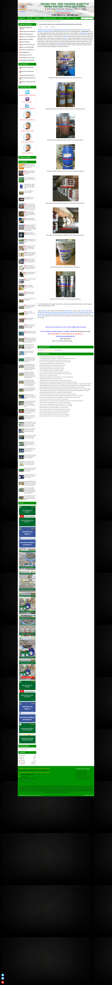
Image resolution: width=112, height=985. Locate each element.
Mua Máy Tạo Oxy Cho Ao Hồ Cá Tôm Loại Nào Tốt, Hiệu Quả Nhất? (29, 417)
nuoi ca (71, 786)
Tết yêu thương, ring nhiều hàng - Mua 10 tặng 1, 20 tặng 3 (52, 368)
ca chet (33, 787)
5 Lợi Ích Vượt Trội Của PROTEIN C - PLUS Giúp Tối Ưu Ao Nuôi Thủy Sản (55, 361)
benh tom (24, 787)
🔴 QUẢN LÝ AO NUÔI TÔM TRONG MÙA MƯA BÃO (29, 293)
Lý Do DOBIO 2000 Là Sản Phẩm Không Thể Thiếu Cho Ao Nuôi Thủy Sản (55, 360)
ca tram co (38, 787)
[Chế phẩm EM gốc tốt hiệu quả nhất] (27, 603)
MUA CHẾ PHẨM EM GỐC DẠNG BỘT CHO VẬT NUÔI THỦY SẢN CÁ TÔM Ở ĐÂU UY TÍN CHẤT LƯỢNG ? (62, 387)
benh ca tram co (89, 787)
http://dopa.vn (84, 33)
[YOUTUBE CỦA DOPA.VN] (27, 516)
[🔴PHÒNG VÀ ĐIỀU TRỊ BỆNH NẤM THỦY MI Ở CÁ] (21, 237)
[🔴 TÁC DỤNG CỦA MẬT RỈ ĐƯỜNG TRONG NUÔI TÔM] (21, 276)
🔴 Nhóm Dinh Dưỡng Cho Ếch (26, 75)
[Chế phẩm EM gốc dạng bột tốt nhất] (27, 625)
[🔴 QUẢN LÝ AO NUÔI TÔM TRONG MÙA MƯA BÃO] (21, 296)
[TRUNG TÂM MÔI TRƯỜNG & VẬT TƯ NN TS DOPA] (56, 16)
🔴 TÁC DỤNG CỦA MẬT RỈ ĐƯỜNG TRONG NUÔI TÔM (30, 274)
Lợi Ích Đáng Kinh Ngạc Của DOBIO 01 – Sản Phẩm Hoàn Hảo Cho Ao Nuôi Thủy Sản (57, 358)
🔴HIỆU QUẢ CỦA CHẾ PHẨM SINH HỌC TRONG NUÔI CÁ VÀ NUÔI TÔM (29, 260)
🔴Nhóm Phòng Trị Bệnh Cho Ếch (26, 68)
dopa (87, 789)
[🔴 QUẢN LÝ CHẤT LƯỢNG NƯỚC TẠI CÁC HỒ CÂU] (21, 316)
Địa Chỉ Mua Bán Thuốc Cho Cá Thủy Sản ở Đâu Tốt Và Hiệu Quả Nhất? (29, 463)
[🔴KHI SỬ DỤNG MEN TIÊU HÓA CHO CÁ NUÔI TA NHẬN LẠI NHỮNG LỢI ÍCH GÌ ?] (21, 216)
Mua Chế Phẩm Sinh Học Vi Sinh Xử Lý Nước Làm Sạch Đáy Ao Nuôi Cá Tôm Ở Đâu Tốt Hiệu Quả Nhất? (61, 400)
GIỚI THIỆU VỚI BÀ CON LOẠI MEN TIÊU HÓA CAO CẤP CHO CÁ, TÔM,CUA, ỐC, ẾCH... (58, 382)
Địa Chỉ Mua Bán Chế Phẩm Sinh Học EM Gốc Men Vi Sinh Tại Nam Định (30, 456)
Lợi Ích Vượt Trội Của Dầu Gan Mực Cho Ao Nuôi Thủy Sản (52, 356)
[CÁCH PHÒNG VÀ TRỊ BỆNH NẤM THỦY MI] (21, 201)
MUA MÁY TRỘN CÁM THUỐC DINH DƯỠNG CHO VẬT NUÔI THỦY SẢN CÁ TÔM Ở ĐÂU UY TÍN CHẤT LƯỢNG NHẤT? (30, 383)
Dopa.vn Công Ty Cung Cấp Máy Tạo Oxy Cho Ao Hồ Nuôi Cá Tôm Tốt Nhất (30, 437)
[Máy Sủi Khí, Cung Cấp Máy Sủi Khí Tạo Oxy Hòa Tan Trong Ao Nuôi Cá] (27, 559)
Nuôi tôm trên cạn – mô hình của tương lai (48, 375)
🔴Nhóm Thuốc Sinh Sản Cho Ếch (26, 72)
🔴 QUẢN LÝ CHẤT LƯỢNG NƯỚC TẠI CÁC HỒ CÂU (29, 313)
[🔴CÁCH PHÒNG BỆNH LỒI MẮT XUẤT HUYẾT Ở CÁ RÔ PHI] (21, 175)
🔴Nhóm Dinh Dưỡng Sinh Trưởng (25, 28)
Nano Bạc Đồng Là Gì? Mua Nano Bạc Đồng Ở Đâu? (29, 352)
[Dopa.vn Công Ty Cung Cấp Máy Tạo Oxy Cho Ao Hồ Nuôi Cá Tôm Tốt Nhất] (21, 439)
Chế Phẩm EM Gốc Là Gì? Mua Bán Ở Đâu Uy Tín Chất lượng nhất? (29, 450)
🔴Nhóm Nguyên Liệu (24, 41)
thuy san (21, 786)
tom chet (29, 787)
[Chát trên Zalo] (2, 978)
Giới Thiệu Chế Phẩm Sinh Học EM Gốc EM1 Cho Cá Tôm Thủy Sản (29, 476)
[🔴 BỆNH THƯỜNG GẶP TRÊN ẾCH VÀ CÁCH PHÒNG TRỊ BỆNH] (21, 329)
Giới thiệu (29, 18)
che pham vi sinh (78, 786)
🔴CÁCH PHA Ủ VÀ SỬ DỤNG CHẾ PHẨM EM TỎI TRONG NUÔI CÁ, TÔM (29, 267)
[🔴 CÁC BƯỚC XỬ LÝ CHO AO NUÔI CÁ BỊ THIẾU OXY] (21, 335)
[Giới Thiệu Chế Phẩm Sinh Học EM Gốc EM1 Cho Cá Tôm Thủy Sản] (21, 479)
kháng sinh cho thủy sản (61, 792)
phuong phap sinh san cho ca (44, 789)
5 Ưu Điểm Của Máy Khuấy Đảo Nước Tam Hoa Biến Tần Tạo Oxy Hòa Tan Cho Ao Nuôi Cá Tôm (60, 397)
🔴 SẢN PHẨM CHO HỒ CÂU (25, 55)
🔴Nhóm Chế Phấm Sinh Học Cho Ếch (27, 78)
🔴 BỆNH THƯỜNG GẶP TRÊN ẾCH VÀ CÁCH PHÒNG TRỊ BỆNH (29, 326)
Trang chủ (21, 18)
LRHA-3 (40, 315)
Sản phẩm (37, 18)
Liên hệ (74, 18)
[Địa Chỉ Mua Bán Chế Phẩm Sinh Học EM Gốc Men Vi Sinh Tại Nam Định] (21, 459)
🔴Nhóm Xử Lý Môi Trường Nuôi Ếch (27, 82)
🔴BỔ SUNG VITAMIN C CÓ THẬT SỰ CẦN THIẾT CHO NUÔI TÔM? (29, 166)
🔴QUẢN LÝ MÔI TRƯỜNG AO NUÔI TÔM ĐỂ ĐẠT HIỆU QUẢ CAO (30, 306)
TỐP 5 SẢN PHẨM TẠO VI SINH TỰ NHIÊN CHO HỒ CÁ (51, 370)
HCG (89, 790)
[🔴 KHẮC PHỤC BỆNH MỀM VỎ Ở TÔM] (21, 322)
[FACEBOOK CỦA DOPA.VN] (27, 537)
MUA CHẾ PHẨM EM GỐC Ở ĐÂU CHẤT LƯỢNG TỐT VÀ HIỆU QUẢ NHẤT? (30, 389)
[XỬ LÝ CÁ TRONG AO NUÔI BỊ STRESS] (21, 195)
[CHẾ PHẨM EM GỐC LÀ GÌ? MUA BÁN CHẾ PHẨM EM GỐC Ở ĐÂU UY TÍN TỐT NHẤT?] (21, 362)
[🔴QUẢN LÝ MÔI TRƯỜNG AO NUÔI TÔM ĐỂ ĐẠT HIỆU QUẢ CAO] (21, 309)
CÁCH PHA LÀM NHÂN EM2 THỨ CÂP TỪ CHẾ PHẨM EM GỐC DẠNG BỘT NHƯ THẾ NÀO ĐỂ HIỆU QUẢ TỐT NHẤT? (30, 490)
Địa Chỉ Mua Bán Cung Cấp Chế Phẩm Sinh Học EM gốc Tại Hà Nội (30, 469)
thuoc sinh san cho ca (24, 789)
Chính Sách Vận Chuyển (81, 773)
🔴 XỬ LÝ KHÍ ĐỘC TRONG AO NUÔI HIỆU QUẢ (29, 287)
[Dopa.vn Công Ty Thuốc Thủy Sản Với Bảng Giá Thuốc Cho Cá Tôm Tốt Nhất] (21, 446)
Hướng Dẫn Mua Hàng (81, 771)
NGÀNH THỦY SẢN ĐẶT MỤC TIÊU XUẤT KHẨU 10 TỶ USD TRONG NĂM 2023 (56, 377)
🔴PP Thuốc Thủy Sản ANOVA (26, 49)
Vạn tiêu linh (47, 792)
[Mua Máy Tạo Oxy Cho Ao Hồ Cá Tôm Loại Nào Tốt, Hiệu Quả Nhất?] (21, 419)
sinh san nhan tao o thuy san (59, 789)
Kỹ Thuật (61, 18)
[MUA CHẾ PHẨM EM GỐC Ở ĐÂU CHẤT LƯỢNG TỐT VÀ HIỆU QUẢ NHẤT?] (21, 392)
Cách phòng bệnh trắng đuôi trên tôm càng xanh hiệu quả (52, 366)
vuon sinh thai (55, 790)
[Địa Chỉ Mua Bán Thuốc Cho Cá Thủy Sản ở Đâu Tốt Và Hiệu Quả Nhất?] (21, 465)
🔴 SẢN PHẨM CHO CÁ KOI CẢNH (26, 57)
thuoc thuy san (28, 786)
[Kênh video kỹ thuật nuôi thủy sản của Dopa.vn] (27, 691)
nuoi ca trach (49, 787)
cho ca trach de (68, 787)
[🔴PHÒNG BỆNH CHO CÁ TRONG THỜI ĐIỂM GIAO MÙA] (21, 243)
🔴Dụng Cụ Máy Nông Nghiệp (26, 47)
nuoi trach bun (81, 787)
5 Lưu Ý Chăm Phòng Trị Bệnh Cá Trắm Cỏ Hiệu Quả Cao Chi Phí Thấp (54, 372)
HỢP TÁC (68, 18)
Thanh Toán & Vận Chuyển (49, 18)
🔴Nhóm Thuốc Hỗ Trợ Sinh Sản (27, 31)
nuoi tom (67, 786)
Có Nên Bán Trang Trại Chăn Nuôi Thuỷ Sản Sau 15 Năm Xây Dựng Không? (55, 380)
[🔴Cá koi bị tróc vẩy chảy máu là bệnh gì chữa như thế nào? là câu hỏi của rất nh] (21, 208)
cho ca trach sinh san (58, 787)
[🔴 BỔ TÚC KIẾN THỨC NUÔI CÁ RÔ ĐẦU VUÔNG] (21, 222)
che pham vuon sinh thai (66, 790)
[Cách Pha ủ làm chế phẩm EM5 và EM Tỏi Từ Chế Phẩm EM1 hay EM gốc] (21, 433)
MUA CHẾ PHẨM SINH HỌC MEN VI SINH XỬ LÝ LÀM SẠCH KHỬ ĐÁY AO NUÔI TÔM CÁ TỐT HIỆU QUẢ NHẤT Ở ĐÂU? (29, 375)
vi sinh (84, 786)
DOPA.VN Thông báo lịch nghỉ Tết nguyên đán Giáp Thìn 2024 (53, 365)
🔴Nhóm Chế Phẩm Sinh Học (26, 34)
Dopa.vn (22, 780)
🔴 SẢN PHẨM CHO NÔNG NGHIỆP (27, 60)
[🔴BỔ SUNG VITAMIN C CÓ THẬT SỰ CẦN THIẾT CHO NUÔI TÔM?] (21, 168)
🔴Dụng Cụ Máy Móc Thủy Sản (26, 44)
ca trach (44, 787)
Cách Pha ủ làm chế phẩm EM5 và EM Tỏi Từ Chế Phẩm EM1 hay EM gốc (29, 430)
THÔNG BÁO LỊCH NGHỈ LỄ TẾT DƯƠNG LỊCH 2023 (51, 378)
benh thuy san (35, 786)
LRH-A (85, 790)
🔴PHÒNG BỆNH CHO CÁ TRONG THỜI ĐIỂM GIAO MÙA (29, 241)
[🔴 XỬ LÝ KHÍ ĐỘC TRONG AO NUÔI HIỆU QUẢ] (21, 289)
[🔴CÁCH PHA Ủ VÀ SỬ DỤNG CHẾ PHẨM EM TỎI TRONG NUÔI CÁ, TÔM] (21, 270)
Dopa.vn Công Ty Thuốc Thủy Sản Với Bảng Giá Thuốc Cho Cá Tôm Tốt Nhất (56, 405)
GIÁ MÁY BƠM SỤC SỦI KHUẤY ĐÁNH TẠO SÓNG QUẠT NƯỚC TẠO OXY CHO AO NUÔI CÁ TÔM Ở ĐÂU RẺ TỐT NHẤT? (29, 367)
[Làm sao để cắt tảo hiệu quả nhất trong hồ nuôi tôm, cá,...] (21, 182)
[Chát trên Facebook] (2, 975)
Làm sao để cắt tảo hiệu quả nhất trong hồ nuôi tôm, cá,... (30, 179)
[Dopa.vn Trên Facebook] (27, 712)
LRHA (84, 314)
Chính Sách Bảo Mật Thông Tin (83, 778)
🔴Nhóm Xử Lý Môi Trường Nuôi (27, 36)
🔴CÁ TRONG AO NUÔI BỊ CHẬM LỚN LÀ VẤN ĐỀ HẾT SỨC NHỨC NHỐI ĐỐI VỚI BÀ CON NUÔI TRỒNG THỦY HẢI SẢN (30, 228)
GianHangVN (91, 795)
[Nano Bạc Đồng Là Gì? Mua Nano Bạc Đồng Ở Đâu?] (21, 355)
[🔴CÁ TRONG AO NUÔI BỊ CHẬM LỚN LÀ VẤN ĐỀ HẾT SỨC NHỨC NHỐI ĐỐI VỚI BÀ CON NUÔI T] (21, 229)
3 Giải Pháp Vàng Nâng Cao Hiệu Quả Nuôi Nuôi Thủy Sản (52, 363)
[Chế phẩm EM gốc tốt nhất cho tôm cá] (27, 648)
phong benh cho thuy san (50, 786)
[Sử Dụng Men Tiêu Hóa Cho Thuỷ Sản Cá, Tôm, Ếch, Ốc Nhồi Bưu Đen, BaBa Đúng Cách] (21, 348)
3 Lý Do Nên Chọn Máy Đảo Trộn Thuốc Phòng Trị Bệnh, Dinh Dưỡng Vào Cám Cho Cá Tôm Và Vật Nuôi (30, 404)
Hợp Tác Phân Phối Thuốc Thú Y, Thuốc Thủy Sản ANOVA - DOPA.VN (54, 416)
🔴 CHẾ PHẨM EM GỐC (24, 52)
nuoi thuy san (60, 786)
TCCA (91, 790)
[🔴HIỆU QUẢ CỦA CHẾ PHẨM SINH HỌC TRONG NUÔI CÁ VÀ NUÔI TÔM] (21, 263)
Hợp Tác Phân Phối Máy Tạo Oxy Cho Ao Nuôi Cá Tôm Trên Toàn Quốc (54, 414)
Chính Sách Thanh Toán (81, 775)
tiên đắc (53, 792)
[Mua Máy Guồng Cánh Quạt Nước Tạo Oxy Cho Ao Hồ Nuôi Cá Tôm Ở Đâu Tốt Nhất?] (21, 398)
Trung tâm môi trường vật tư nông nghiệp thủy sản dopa (53, 29)
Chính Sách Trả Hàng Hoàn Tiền (83, 777)
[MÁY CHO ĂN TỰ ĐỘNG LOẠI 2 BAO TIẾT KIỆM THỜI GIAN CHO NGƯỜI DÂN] (21, 188)
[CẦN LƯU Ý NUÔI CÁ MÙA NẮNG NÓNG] (21, 302)
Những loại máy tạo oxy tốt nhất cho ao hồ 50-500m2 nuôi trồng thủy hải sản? (56, 373)
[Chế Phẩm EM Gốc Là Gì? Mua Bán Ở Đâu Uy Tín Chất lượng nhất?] (21, 452)
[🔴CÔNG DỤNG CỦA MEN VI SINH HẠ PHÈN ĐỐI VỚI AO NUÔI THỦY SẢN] (21, 256)
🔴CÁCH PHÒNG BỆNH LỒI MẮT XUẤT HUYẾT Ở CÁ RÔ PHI (29, 172)
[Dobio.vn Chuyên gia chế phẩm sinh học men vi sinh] (27, 733)
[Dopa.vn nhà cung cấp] (27, 669)
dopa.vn (66, 36)
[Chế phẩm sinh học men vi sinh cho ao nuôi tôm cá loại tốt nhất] (27, 581)
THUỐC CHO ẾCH (24, 748)
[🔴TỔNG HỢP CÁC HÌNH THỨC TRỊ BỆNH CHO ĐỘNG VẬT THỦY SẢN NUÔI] (21, 250)
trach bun (74, 787)
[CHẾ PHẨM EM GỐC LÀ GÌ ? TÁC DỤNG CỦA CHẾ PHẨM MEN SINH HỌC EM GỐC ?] (21, 500)
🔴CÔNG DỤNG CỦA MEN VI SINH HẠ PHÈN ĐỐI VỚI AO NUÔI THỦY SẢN (30, 254)
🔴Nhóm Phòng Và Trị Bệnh (26, 39)
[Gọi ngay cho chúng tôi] (2, 982)
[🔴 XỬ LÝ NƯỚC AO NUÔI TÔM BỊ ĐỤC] (21, 283)
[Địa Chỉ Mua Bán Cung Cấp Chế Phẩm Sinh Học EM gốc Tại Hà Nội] (21, 472)
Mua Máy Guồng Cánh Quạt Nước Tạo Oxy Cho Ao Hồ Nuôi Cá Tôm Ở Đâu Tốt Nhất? (57, 394)
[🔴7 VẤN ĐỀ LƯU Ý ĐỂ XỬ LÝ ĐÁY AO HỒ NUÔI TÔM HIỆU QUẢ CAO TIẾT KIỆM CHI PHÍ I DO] (21, 342)
